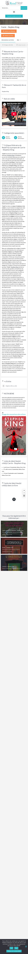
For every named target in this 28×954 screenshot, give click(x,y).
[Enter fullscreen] (24, 496)
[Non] (26, 946)
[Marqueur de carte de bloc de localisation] (14, 499)
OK (11, 948)
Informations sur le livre (8, 40)
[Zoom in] (24, 490)
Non (16, 948)
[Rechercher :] (11, 8)
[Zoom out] (24, 493)
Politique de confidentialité (14, 951)
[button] (14, 12)
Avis (18, 40)
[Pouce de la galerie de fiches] (14, 435)
